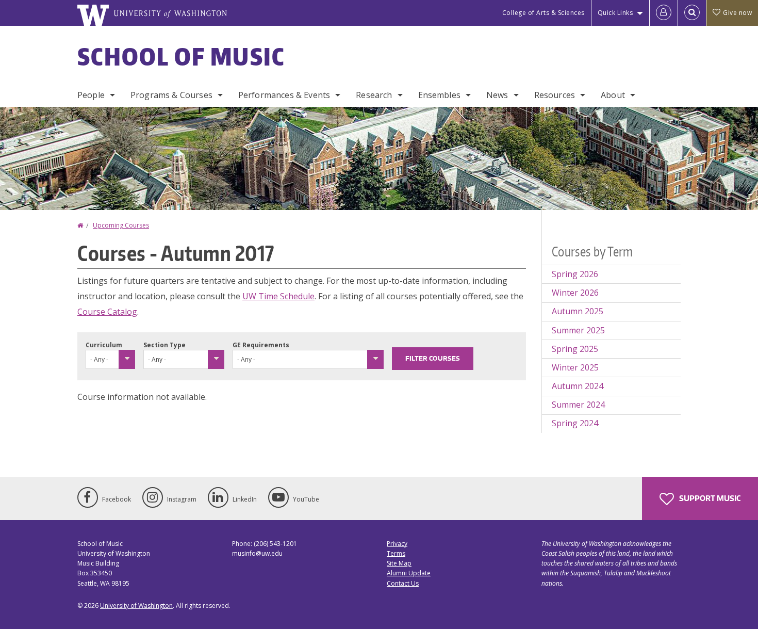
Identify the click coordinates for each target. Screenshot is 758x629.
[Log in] (664, 13)
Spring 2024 (575, 423)
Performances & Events (284, 95)
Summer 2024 (578, 404)
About (613, 95)
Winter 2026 (575, 292)
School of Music (181, 56)
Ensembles (439, 95)
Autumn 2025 (577, 311)
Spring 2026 (575, 274)
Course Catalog (107, 311)
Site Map (399, 563)
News (497, 95)
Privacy (397, 543)
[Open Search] (692, 13)
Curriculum (104, 345)
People (91, 95)
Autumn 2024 (577, 386)
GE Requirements (261, 345)
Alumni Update (409, 573)
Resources (554, 95)
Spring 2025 (575, 348)
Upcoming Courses (121, 225)
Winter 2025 (575, 367)
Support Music (709, 498)
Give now (737, 12)
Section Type (164, 345)
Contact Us (403, 583)
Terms (396, 553)
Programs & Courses (171, 95)
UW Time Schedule (278, 296)
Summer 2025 (578, 330)
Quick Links (615, 12)
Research (374, 95)
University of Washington (136, 605)
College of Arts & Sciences (543, 12)
